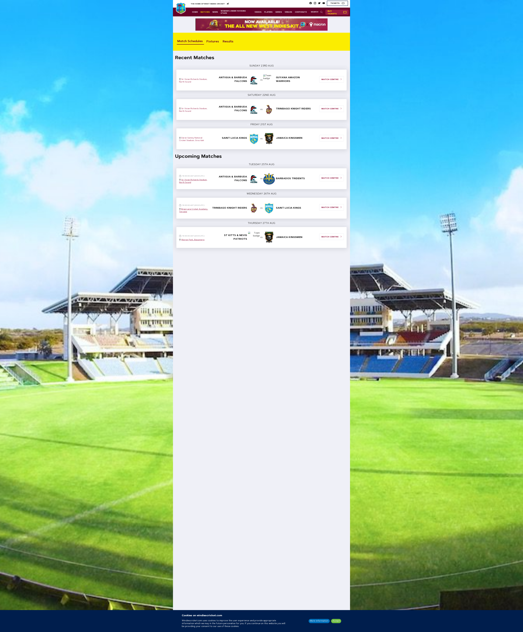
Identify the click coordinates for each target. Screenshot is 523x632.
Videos (258, 12)
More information (319, 621)
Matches (205, 12)
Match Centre (330, 178)
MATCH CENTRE (330, 80)
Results (228, 41)
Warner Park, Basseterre (193, 240)
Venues (288, 12)
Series (278, 12)
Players (268, 12)
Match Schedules (190, 41)
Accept (336, 621)
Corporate (301, 12)
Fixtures (212, 41)
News (215, 12)
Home (195, 12)
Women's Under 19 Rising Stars (233, 12)
